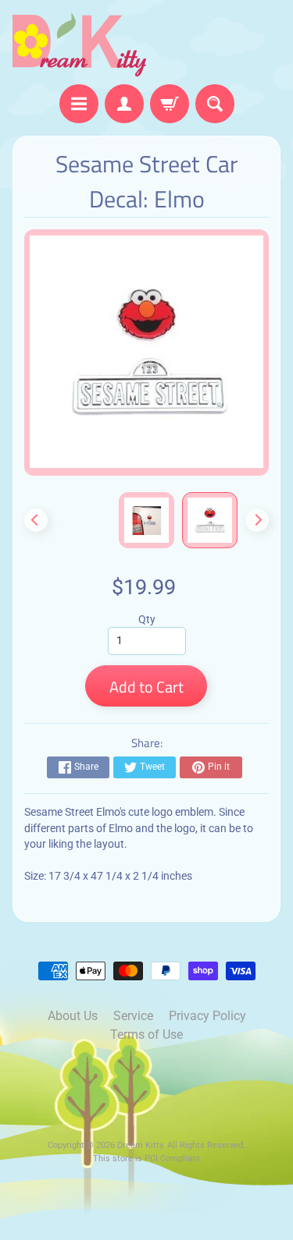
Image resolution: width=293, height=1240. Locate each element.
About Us (73, 1015)
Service (133, 1015)
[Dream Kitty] (80, 44)
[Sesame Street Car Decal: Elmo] (210, 519)
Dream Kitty (140, 1145)
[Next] (257, 520)
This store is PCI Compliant (146, 1158)
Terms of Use (146, 1034)
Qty (146, 619)
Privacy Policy (207, 1015)
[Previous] (36, 520)
